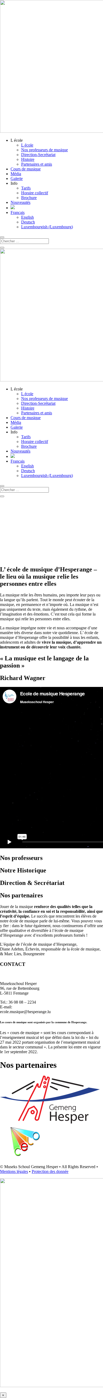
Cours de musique (26, 169)
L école (27, 145)
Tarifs (26, 188)
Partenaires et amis (36, 164)
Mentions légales (14, 1171)
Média (16, 173)
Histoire (27, 159)
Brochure (29, 197)
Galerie (17, 178)
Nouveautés (20, 202)
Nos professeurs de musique (44, 150)
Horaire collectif (34, 193)
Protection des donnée (50, 1171)
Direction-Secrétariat (38, 154)
